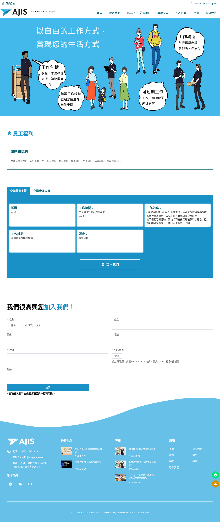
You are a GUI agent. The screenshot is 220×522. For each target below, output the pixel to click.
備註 (9, 369)
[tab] (18, 191)
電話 (116, 334)
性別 (11, 319)
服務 (130, 13)
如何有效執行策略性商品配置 (142, 449)
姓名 (116, 319)
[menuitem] (100, 13)
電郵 (9, 334)
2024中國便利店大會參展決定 (88, 462)
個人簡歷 (119, 350)
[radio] (11, 325)
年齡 (11, 350)
